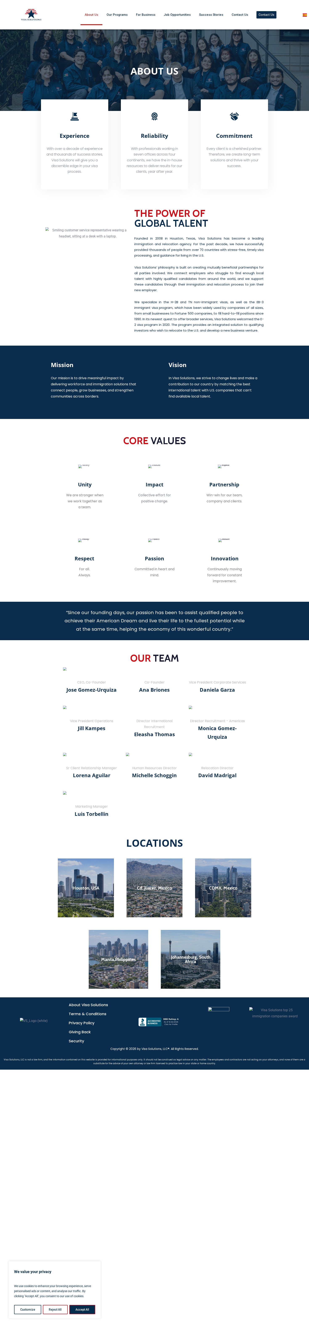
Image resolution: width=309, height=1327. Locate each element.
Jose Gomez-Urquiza (91, 689)
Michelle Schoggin (154, 775)
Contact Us (240, 15)
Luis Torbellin (91, 813)
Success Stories (211, 15)
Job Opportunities (177, 15)
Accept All (82, 1309)
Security (76, 1041)
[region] (54, 1290)
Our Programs (117, 15)
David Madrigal (217, 775)
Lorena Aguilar (91, 775)
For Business (145, 15)
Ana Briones (154, 689)
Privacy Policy (81, 1023)
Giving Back (80, 1032)
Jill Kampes (91, 728)
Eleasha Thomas (154, 734)
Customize (27, 1309)
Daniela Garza (217, 689)
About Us (91, 15)
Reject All (55, 1309)
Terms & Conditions (87, 1013)
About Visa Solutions (88, 1004)
